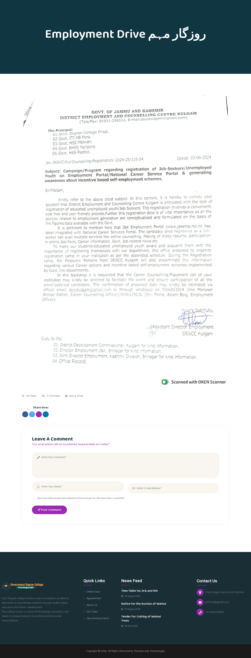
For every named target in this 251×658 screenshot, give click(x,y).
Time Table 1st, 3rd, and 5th (139, 590)
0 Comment (53, 396)
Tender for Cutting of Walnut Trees (141, 618)
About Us (92, 605)
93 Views (31, 396)
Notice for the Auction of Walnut (143, 603)
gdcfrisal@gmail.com (217, 602)
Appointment (94, 598)
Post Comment (51, 509)
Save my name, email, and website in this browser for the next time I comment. (81, 498)
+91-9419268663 (214, 612)
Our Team (92, 611)
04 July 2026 (130, 626)
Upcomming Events (98, 618)
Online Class (93, 591)
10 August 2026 (132, 596)
